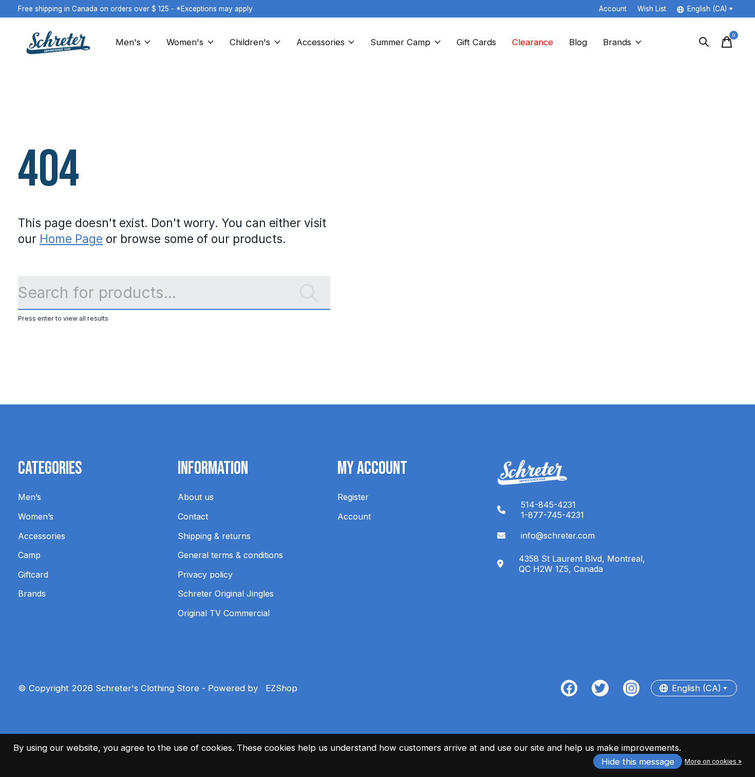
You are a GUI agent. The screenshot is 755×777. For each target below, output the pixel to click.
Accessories (320, 42)
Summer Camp (400, 42)
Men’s (29, 497)
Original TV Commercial (224, 613)
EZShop (278, 688)
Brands (617, 42)
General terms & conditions (230, 555)
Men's (128, 42)
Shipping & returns (214, 536)
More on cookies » (713, 761)
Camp (29, 555)
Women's (184, 42)
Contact (193, 516)
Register (353, 497)
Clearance (532, 42)
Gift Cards (476, 42)
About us (196, 497)
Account (354, 516)
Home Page (71, 239)
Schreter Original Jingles (226, 593)
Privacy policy (205, 574)
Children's (250, 42)
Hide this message (637, 761)
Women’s (35, 516)
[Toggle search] (704, 42)
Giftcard (33, 574)
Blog (578, 42)
